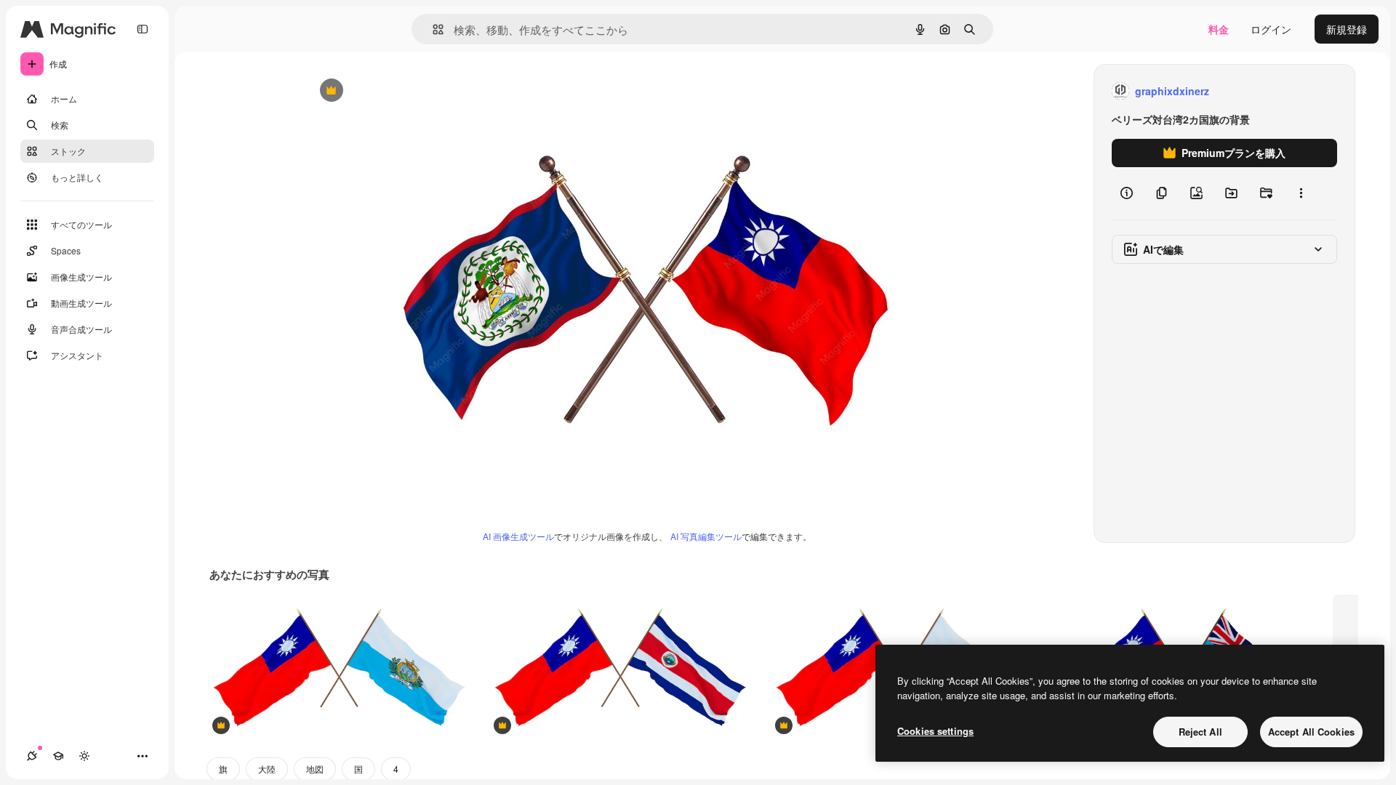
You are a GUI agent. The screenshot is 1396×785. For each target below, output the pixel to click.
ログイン (1271, 29)
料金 (1218, 29)
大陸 (267, 768)
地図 (315, 768)
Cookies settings (935, 731)
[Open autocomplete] (432, 29)
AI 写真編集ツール (706, 536)
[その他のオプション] (1300, 193)
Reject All (1200, 731)
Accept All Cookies (1311, 731)
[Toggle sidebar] (142, 29)
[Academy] (58, 756)
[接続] (32, 756)
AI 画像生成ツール (518, 536)
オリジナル (405, 91)
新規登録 (1346, 29)
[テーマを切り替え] (84, 756)
